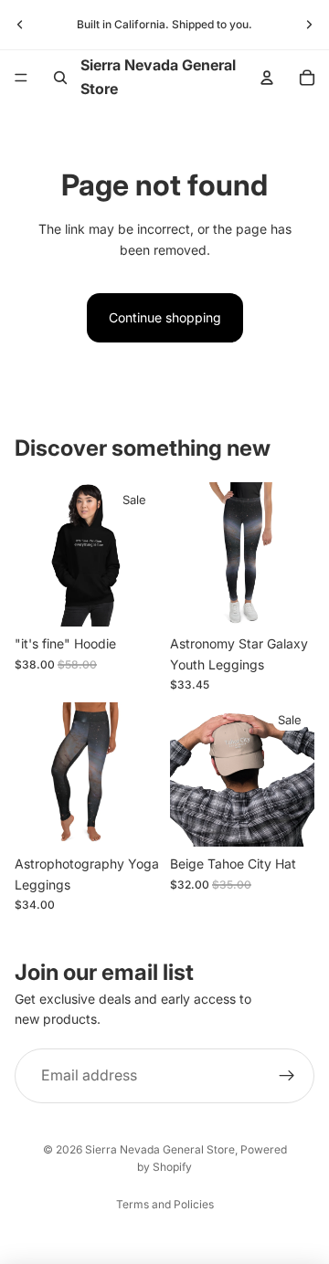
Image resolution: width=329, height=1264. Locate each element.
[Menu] (21, 78)
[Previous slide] (20, 25)
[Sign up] (287, 1076)
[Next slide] (309, 25)
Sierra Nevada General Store (160, 1149)
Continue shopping (165, 317)
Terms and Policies (165, 1204)
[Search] (60, 78)
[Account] (267, 78)
